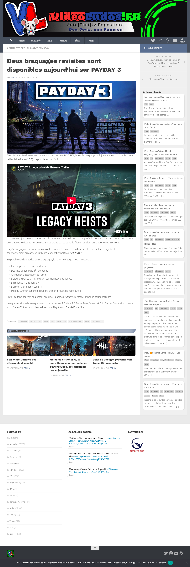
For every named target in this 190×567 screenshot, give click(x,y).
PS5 (52, 321)
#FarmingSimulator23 (82, 456)
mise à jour (23, 321)
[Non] (186, 562)
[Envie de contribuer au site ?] (182, 40)
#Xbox (83, 471)
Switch (147, 244)
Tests (49, 40)
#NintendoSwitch (100, 456)
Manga (12, 463)
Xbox (46, 48)
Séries (77, 40)
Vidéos (91, 40)
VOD (11, 527)
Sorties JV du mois (172, 240)
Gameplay (13, 457)
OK (170, 563)
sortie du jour (61, 321)
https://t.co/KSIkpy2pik (97, 443)
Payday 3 (33, 321)
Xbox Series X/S (97, 321)
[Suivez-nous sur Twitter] (153, 40)
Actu (146, 131)
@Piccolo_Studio (76, 443)
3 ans (71, 446)
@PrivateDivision (98, 440)
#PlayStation (74, 471)
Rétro (11, 489)
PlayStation (34, 48)
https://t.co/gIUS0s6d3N (98, 459)
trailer (87, 321)
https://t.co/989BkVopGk (98, 471)
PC (23, 48)
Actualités (36, 40)
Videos (12, 521)
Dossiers (13, 450)
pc (40, 321)
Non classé (149, 271)
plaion (46, 321)
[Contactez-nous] (175, 40)
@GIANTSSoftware (78, 459)
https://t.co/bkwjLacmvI (79, 440)
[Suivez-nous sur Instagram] (160, 40)
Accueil (22, 40)
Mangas (63, 40)
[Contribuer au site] (181, 553)
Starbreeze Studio (75, 321)
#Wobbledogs (113, 469)
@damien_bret (113, 437)
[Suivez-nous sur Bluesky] (168, 40)
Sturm (14, 77)
